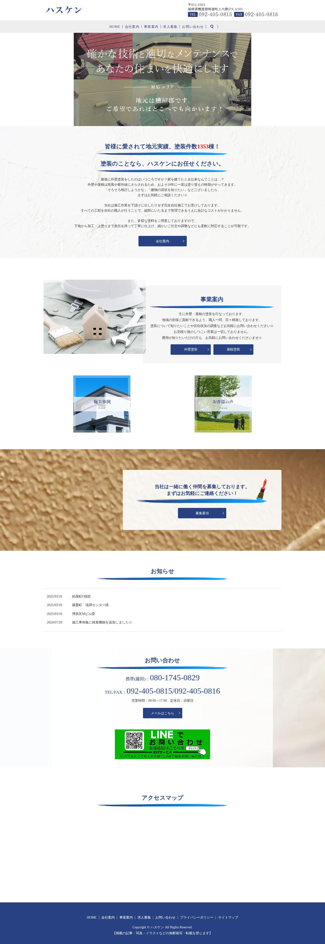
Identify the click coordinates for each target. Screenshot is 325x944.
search (212, 26)
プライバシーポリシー (196, 917)
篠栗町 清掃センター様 (90, 605)
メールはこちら (162, 713)
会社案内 (132, 27)
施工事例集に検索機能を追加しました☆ (102, 622)
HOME (114, 27)
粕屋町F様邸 (81, 596)
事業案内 (151, 27)
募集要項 (202, 513)
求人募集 (170, 27)
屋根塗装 (233, 349)
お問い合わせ (193, 27)
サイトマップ (228, 917)
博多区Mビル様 (83, 614)
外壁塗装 (190, 349)
